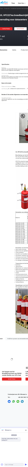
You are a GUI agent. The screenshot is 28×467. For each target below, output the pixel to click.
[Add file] (2, 464)
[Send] (26, 464)
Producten (7, 8)
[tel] (26, 401)
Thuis (1, 8)
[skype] (22, 401)
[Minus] (26, 430)
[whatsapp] (13, 401)
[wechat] (17, 401)
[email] (9, 401)
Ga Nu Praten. (6, 28)
